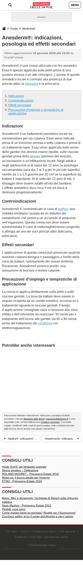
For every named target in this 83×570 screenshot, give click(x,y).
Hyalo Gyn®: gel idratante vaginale (24, 466)
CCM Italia (36, 536)
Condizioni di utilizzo (45, 531)
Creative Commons (50, 422)
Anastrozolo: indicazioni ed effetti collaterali (60, 439)
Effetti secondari (19, 105)
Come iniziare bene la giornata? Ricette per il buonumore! (39, 512)
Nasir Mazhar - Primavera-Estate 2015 (26, 505)
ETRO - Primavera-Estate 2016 (22, 481)
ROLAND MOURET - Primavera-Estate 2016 (30, 474)
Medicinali (28, 28)
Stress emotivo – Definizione (20, 470)
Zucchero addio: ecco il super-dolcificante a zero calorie (37, 516)
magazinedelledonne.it (57, 419)
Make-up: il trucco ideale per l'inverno (26, 477)
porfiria (63, 209)
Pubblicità (21, 536)
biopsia (35, 156)
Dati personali (68, 531)
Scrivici (25, 531)
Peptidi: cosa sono (13, 509)
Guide (14, 28)
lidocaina (31, 83)
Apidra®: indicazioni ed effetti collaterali (22, 439)
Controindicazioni (20, 100)
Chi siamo (12, 531)
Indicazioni (16, 96)
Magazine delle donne (34, 419)
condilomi (45, 323)
